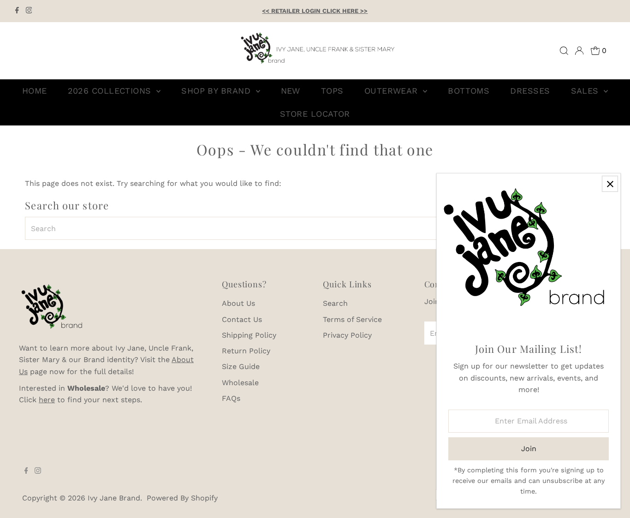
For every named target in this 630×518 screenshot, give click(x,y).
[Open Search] (564, 51)
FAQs (231, 398)
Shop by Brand (217, 90)
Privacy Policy (347, 335)
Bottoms (468, 90)
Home (34, 90)
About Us (238, 303)
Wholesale (240, 382)
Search (335, 303)
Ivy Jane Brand (114, 498)
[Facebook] (17, 11)
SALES (586, 90)
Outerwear (392, 90)
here (47, 399)
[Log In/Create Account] (579, 51)
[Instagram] (29, 11)
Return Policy (246, 350)
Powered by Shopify (182, 498)
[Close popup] (610, 184)
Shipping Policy (249, 335)
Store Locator (315, 114)
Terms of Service (352, 319)
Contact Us (242, 319)
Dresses (530, 90)
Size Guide (241, 366)
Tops (332, 90)
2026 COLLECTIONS (111, 90)
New (290, 90)
